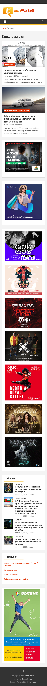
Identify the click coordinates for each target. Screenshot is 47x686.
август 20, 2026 (21, 495)
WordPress (31, 682)
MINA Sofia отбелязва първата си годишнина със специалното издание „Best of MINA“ (29, 526)
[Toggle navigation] (5, 21)
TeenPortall (29, 676)
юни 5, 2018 (8, 125)
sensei (31, 547)
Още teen (19, 536)
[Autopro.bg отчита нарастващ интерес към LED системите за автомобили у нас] (23, 100)
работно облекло (11, 574)
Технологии (24, 110)
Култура (18, 484)
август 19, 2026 (21, 547)
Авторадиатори (10, 570)
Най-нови (10, 478)
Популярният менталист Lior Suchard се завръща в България (28, 489)
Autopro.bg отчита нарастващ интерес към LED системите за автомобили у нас (19, 119)
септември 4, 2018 (11, 76)
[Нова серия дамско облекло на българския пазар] (23, 54)
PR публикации (10, 110)
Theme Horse (26, 679)
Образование (20, 498)
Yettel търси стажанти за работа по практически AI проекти (28, 541)
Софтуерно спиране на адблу (16, 579)
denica (31, 495)
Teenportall (24, 76)
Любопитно (9, 64)
